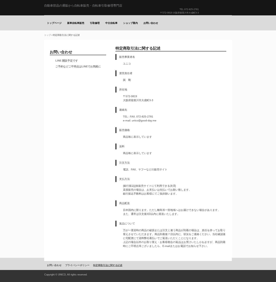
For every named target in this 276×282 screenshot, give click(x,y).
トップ (47, 35)
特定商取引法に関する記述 (107, 265)
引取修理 (95, 23)
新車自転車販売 (75, 23)
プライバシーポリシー (77, 265)
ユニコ (216, 13)
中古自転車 (111, 23)
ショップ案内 (130, 23)
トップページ (54, 23)
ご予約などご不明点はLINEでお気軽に (78, 66)
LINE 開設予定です (66, 60)
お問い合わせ (150, 23)
